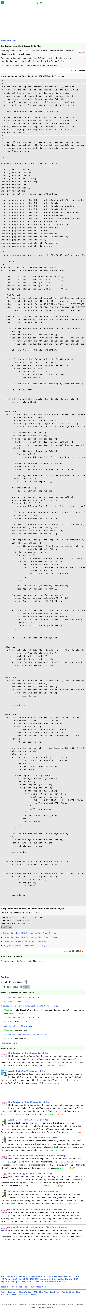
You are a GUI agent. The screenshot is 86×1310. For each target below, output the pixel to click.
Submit (26, 987)
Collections (24, 1287)
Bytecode (20, 1276)
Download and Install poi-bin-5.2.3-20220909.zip (25, 1034)
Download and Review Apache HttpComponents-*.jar (26, 941)
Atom (38, 1287)
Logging (44, 1279)
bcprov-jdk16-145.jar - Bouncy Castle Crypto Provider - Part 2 (30, 1006)
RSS (33, 1287)
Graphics (67, 1276)
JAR (36, 1292)
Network (12, 41)
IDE (78, 1276)
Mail (51, 1279)
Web (59, 1282)
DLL (41, 1292)
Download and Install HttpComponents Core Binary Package (30, 933)
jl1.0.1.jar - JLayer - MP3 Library (17, 1026)
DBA (20, 1292)
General (58, 1276)
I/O (74, 1276)
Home (3, 41)
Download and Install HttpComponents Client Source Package (31, 937)
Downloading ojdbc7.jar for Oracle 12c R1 (22, 1017)
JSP (37, 1279)
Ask (44, 1287)
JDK (32, 1279)
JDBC (26, 1279)
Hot (9, 1287)
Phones (12, 1295)
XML (64, 1282)
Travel (20, 1295)
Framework (41, 1276)
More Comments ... (9, 1043)
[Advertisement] (43, 22)
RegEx (65, 1292)
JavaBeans (17, 1279)
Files (46, 1292)
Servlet (37, 1282)
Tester (3, 1292)
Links (71, 1292)
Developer (12, 1292)
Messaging (59, 1279)
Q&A (77, 1292)
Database (30, 1276)
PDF (76, 1279)
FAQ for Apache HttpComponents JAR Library (24, 946)
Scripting (12, 1282)
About (14, 1287)
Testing (52, 1282)
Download (6, 927)
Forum (33, 1295)
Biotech (11, 1276)
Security (22, 1282)
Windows (28, 1292)
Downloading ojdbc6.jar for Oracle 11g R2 (22, 997)
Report (4, 1282)
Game (50, 1276)
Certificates (55, 1292)
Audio (3, 1276)
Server (30, 1282)
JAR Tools (5, 1279)
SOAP (45, 1282)
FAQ (26, 1295)
